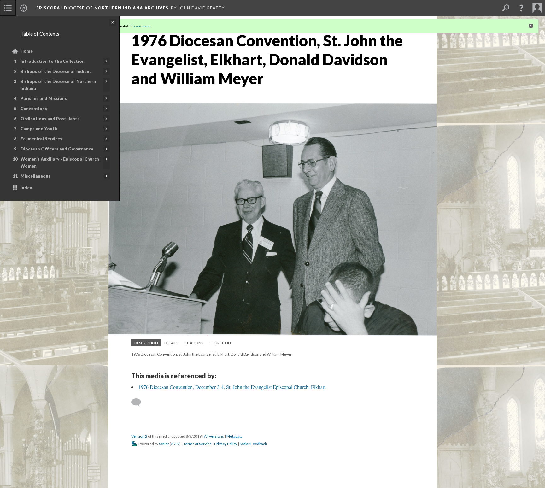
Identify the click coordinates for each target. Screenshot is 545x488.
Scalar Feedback (253, 443)
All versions (214, 436)
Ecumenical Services (41, 138)
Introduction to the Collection (53, 61)
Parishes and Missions (44, 98)
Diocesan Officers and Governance (57, 148)
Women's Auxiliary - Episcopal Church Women (60, 162)
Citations (194, 342)
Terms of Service (197, 443)
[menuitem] (8, 8)
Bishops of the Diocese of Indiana (56, 71)
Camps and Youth (39, 128)
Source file (220, 342)
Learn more (141, 26)
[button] (521, 8)
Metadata (234, 436)
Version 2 (139, 436)
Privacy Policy (225, 443)
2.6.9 (175, 443)
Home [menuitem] (27, 51)
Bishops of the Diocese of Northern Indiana (58, 85)
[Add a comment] (139, 402)
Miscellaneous (35, 176)
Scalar (164, 443)
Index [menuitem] (26, 187)
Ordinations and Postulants (50, 118)
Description (146, 342)
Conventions (34, 108)
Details (171, 342)
